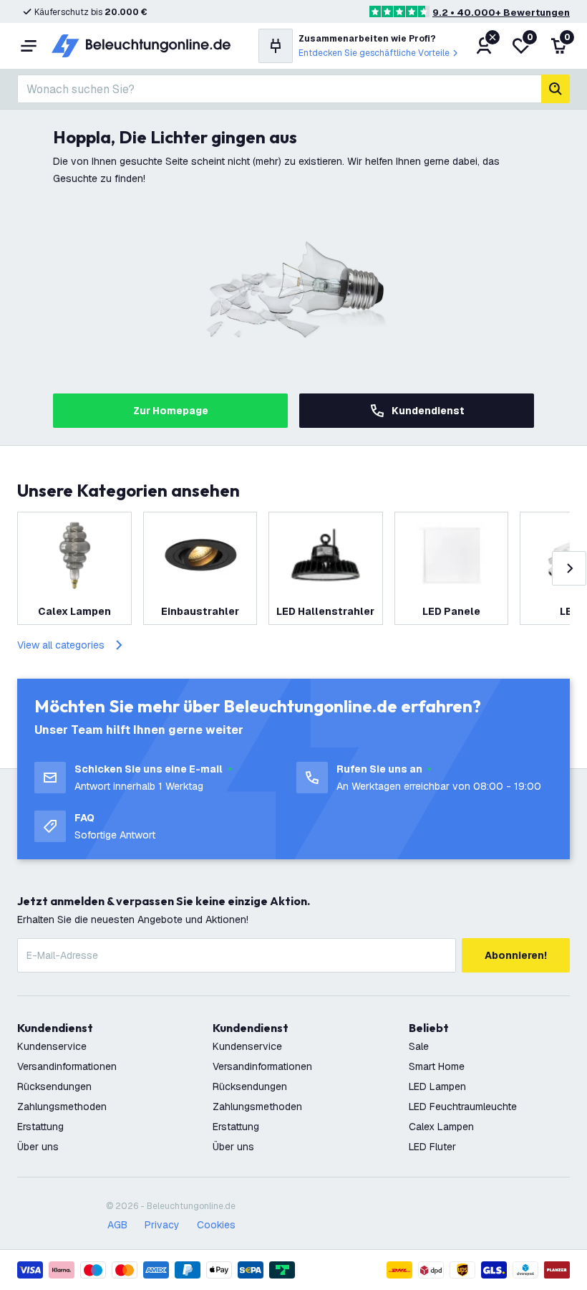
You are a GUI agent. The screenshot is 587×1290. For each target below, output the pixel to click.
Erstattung (40, 1126)
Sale (419, 1046)
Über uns (38, 1146)
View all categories (61, 645)
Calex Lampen (441, 1126)
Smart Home (437, 1066)
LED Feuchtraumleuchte (463, 1106)
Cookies (216, 1224)
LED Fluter (432, 1146)
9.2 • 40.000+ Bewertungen (501, 12)
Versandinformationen (67, 1066)
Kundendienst (428, 410)
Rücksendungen (54, 1086)
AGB (117, 1224)
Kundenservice (52, 1046)
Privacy (162, 1224)
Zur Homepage (170, 410)
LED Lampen (437, 1086)
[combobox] (279, 89)
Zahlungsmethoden (62, 1106)
